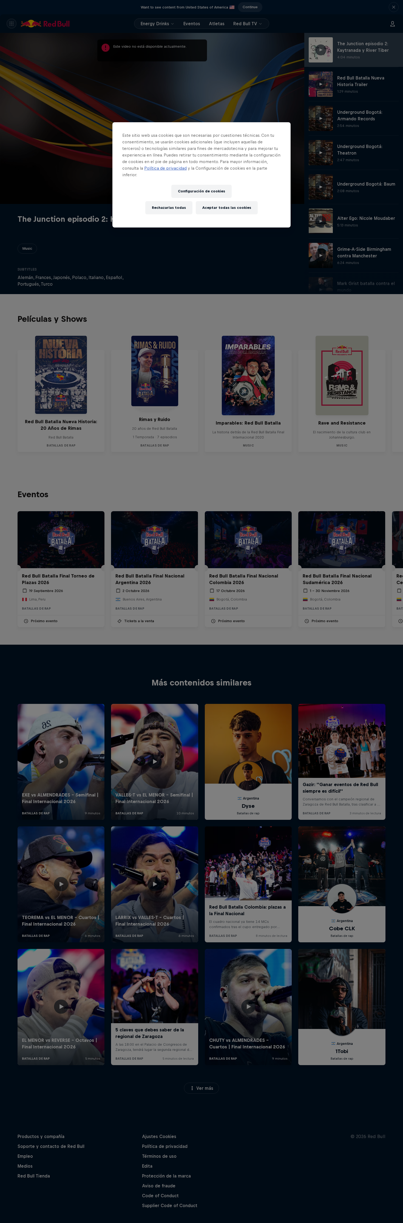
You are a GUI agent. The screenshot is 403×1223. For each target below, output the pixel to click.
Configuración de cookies (201, 191)
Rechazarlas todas (169, 208)
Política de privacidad (165, 168)
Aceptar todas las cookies (226, 208)
